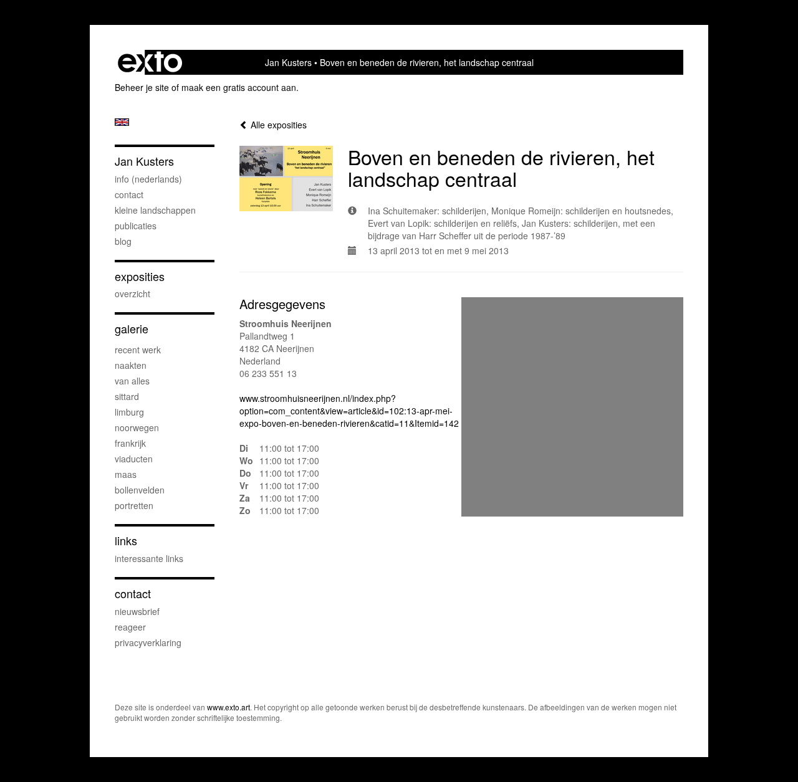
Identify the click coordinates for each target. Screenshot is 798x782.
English (122, 122)
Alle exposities (277, 124)
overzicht (132, 293)
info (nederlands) (148, 179)
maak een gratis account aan (238, 87)
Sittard (127, 396)
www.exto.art (228, 707)
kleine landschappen (155, 210)
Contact (133, 593)
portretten (134, 505)
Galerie (131, 328)
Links (126, 540)
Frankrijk (130, 443)
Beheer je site (142, 87)
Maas (126, 474)
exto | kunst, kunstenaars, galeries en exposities (150, 62)
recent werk (138, 349)
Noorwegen (137, 427)
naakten (131, 365)
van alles (132, 380)
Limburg (129, 412)
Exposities (140, 276)
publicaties (135, 225)
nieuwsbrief (137, 611)
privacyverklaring (148, 642)
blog (123, 241)
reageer (130, 627)
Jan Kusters (288, 62)
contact (129, 194)
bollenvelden (140, 490)
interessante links (149, 558)
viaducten (134, 458)
